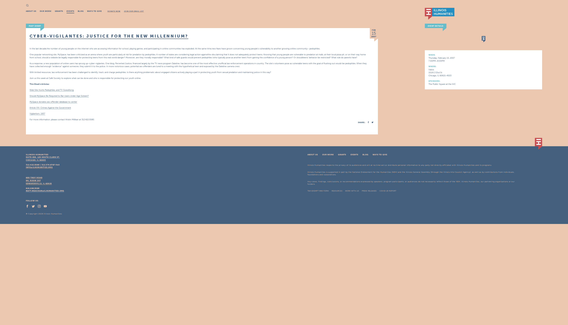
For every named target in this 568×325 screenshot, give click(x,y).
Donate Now (114, 11)
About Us (31, 11)
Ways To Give (94, 11)
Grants (59, 11)
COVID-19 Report (388, 191)
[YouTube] (46, 207)
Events (70, 11)
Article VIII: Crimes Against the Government (50, 108)
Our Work (45, 11)
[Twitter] (34, 207)
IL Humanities (439, 14)
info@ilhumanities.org (39, 167)
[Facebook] (28, 207)
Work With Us (352, 191)
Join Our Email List (134, 11)
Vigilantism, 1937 (37, 113)
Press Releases (369, 191)
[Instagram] (40, 207)
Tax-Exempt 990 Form (318, 191)
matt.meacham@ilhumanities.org (45, 191)
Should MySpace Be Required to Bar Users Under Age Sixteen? (59, 96)
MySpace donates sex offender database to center (53, 102)
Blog (81, 11)
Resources (337, 191)
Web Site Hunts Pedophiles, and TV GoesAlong (52, 90)
